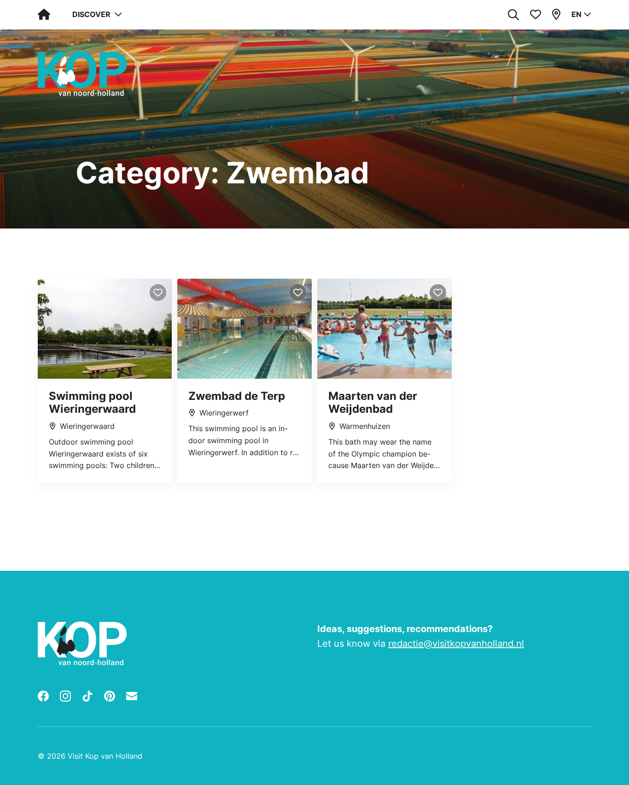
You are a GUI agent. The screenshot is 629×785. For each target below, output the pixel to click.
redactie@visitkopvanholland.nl (456, 643)
